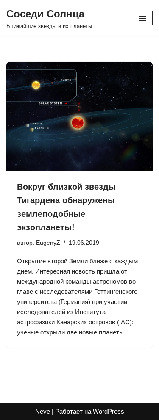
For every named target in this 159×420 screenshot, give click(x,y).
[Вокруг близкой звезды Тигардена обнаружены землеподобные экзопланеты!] (79, 116)
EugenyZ (48, 243)
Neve (42, 411)
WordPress (108, 411)
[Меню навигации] (143, 18)
